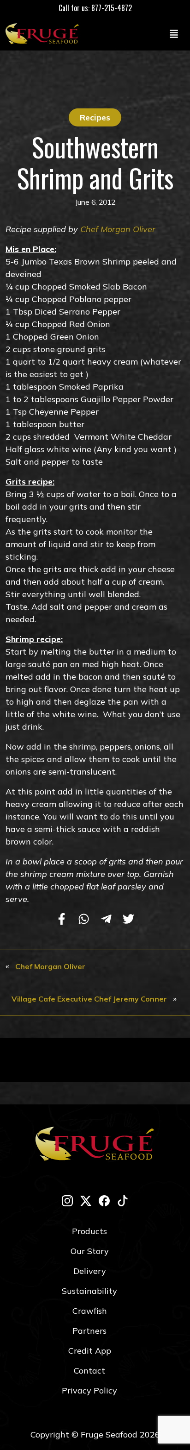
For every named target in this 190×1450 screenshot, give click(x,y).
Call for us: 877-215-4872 (95, 7)
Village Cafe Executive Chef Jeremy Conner (89, 998)
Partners (89, 1330)
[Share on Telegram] (106, 920)
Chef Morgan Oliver (117, 229)
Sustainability (89, 1291)
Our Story (90, 1251)
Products (89, 1231)
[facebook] (104, 1200)
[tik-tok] (122, 1200)
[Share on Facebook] (61, 920)
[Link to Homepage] (44, 33)
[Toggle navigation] (173, 33)
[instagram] (67, 1200)
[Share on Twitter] (128, 920)
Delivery (89, 1271)
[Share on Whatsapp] (84, 920)
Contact (89, 1370)
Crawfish (89, 1310)
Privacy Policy (89, 1390)
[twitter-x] (85, 1200)
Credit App (89, 1350)
